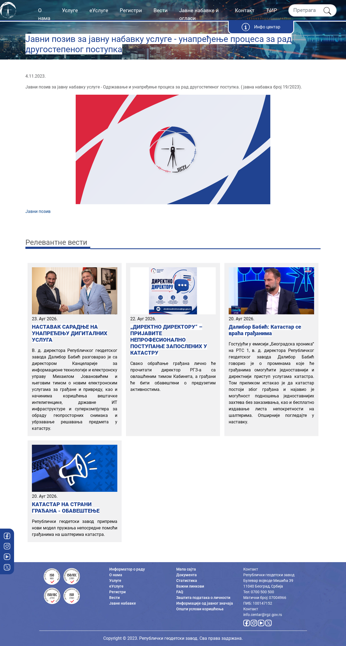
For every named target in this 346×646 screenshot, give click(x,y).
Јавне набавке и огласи (199, 14)
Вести (161, 10)
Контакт (244, 10)
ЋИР (271, 10)
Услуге (70, 10)
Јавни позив (38, 211)
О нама (44, 14)
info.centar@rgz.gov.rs (262, 614)
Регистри (131, 10)
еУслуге (98, 10)
